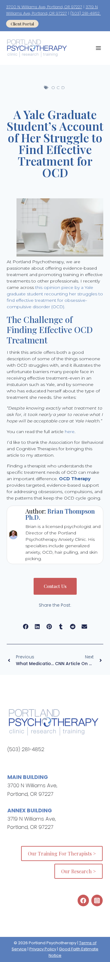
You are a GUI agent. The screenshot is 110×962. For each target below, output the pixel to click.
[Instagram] (97, 900)
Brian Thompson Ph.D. (60, 514)
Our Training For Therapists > (62, 853)
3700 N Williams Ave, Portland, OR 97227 (44, 7)
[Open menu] (98, 48)
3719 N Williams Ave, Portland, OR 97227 (52, 10)
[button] (25, 626)
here (70, 431)
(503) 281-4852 (85, 13)
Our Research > (78, 871)
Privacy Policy (42, 949)
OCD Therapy (74, 478)
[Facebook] (83, 900)
